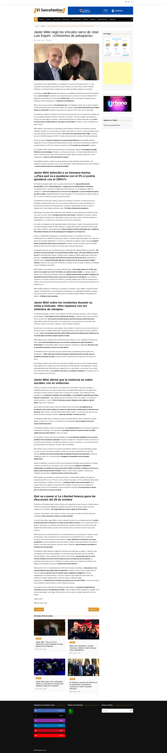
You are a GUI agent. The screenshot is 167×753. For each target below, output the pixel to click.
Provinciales (56, 19)
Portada (41, 19)
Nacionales (65, 19)
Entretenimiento (102, 19)
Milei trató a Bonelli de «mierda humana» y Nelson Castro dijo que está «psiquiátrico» (83, 648)
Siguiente (92, 609)
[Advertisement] (117, 73)
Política (85, 19)
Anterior (40, 609)
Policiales (112, 19)
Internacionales (76, 19)
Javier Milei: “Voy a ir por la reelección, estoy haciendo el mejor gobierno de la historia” (49, 644)
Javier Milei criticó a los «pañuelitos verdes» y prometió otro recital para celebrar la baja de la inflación (49, 684)
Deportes (93, 19)
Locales (48, 19)
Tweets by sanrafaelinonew (112, 125)
